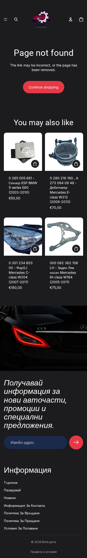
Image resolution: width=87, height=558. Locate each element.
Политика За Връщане (22, 513)
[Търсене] (16, 19)
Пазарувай (12, 490)
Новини (10, 498)
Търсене (11, 482)
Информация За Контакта (24, 505)
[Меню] (5, 19)
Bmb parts (49, 542)
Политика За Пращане (22, 521)
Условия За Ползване (21, 528)
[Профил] (70, 19)
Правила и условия (43, 552)
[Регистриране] (76, 442)
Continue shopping (43, 87)
